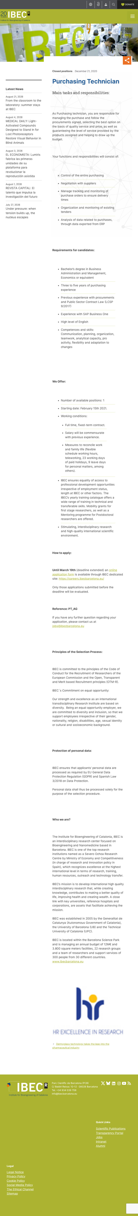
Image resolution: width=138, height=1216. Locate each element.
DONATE (129, 4)
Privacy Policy (16, 1176)
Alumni (100, 1146)
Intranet (101, 1141)
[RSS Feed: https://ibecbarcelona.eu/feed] (129, 1083)
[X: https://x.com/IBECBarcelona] (103, 1083)
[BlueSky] (108, 1083)
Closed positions (62, 71)
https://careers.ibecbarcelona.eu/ (81, 578)
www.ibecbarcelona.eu (67, 961)
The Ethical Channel (20, 1189)
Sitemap (12, 1193)
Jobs (99, 1137)
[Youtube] (124, 1083)
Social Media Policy (20, 1185)
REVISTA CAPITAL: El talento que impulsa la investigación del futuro (21, 192)
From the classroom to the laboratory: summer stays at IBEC (23, 105)
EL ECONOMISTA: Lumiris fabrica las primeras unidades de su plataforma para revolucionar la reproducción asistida (23, 165)
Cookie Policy (16, 1180)
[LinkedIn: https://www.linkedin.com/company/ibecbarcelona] (113, 1083)
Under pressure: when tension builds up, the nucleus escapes (21, 213)
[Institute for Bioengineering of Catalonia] (15, 16)
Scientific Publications (111, 1128)
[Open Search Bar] (113, 4)
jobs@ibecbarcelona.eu (68, 626)
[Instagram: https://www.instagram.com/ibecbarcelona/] (119, 1083)
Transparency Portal (109, 1133)
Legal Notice (15, 1172)
